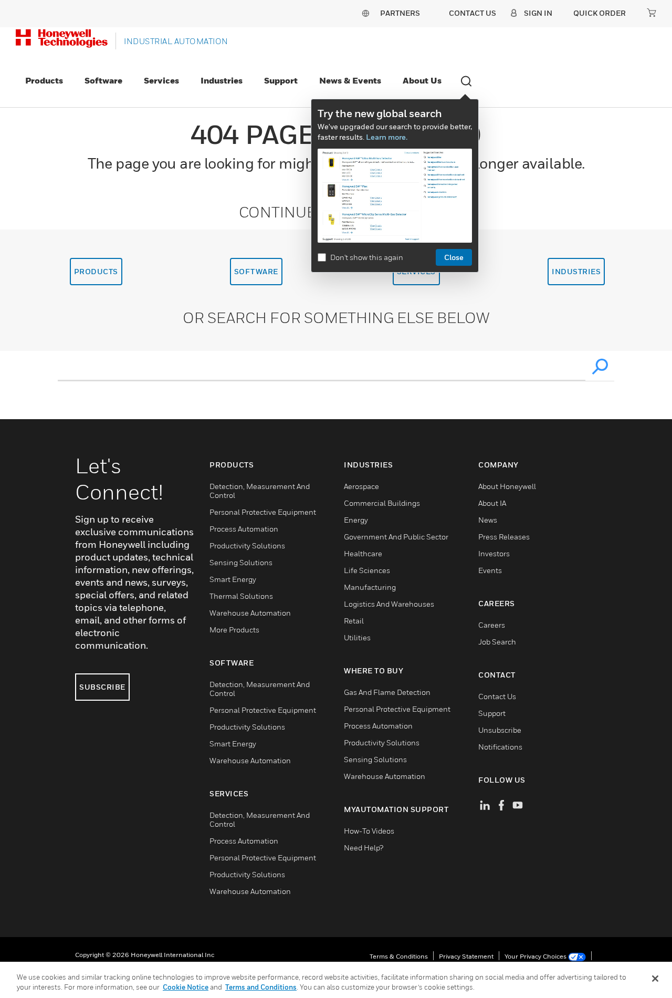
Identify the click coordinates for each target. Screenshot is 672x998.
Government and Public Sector (396, 536)
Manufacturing (370, 587)
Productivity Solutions (247, 545)
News (487, 519)
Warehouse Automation (250, 612)
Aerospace (361, 486)
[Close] (655, 978)
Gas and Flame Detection (387, 692)
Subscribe (102, 686)
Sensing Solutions (240, 562)
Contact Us (497, 696)
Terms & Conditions (399, 956)
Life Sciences (367, 570)
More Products (234, 629)
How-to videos (369, 830)
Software (103, 80)
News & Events (350, 80)
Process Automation (243, 528)
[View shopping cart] (651, 12)
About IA (492, 502)
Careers (491, 624)
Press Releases (504, 536)
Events (490, 570)
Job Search (497, 641)
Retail (354, 620)
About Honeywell (507, 486)
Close (454, 257)
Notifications (500, 746)
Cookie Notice (185, 987)
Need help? (363, 847)
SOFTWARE (256, 271)
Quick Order (599, 12)
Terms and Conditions (261, 987)
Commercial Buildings (382, 502)
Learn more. (386, 136)
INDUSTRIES (576, 271)
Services (161, 80)
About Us (422, 80)
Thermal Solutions (241, 595)
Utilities (357, 637)
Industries (222, 80)
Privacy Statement (466, 956)
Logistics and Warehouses (389, 603)
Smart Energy (232, 579)
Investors (494, 553)
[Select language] (365, 12)
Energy (356, 519)
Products (44, 80)
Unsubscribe (499, 729)
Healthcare (363, 553)
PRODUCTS (96, 271)
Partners (400, 12)
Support (281, 80)
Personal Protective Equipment (262, 511)
